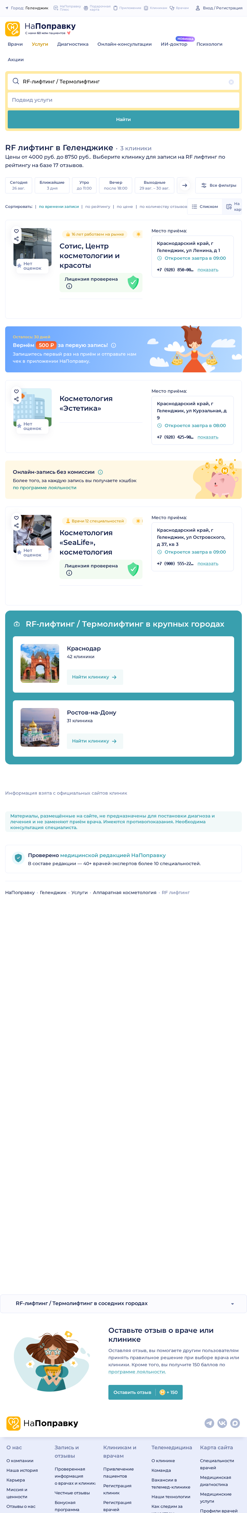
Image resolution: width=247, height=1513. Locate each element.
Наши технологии (170, 1496)
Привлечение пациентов (118, 1472)
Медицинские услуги (216, 1497)
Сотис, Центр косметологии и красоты (89, 256)
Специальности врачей (217, 1464)
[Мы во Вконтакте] (222, 1423)
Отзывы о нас (20, 1506)
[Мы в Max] (235, 1423)
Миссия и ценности (16, 1493)
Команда (161, 1470)
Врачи (15, 44)
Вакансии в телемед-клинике (170, 1483)
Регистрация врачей (117, 1506)
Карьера (15, 1479)
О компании (19, 1460)
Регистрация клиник (117, 1489)
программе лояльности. (137, 1372)
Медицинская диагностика (215, 1481)
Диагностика (72, 44)
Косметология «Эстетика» (86, 403)
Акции (16, 59)
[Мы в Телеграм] (210, 1423)
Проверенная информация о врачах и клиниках (75, 1476)
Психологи (210, 44)
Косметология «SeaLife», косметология (86, 542)
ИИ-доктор (174, 44)
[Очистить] (231, 82)
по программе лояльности (45, 487)
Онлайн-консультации (124, 44)
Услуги (40, 44)
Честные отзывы (72, 1492)
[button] (123, 82)
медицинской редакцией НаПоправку (112, 855)
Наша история (22, 1470)
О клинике (163, 1460)
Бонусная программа (67, 1506)
